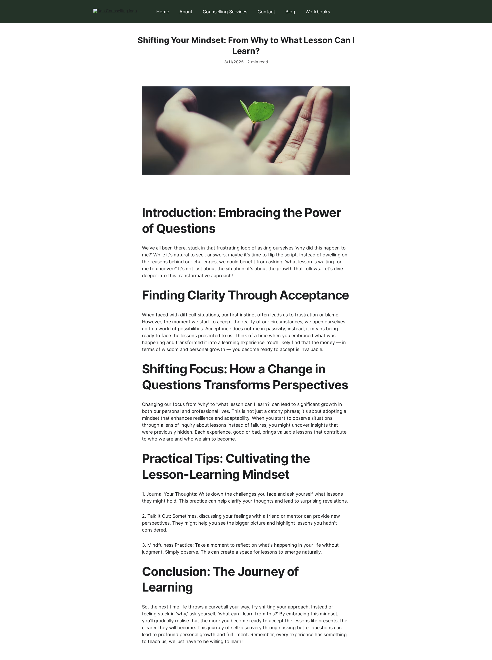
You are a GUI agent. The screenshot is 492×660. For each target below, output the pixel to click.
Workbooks (317, 11)
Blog (290, 11)
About (185, 11)
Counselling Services (225, 11)
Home (162, 11)
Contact (266, 11)
